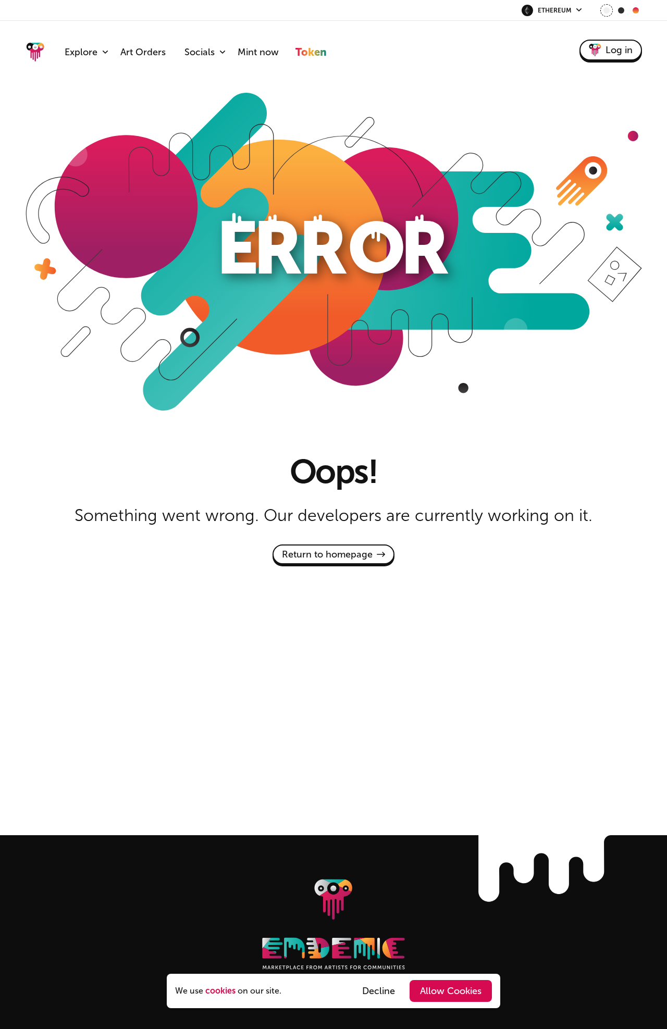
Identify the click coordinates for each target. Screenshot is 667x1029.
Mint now (258, 52)
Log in (619, 50)
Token (311, 52)
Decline (378, 991)
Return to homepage (327, 554)
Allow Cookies (450, 991)
